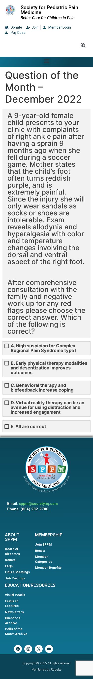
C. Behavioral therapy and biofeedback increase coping (42, 387)
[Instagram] (28, 649)
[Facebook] (18, 649)
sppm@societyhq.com (38, 503)
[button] (46, 61)
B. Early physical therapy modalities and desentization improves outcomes (49, 368)
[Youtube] (49, 649)
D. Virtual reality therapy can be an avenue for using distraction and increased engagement (47, 407)
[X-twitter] (39, 649)
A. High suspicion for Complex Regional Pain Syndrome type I (43, 348)
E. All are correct (28, 426)
